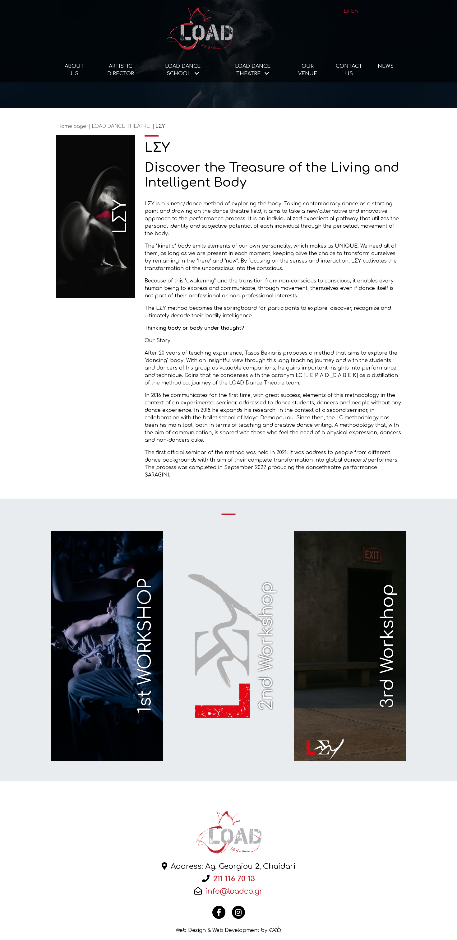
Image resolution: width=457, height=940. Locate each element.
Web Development (235, 930)
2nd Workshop (266, 646)
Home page (71, 126)
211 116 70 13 (234, 879)
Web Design (191, 930)
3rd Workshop (387, 646)
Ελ (346, 11)
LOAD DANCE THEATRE (121, 126)
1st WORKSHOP (145, 646)
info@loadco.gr (234, 891)
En (354, 11)
